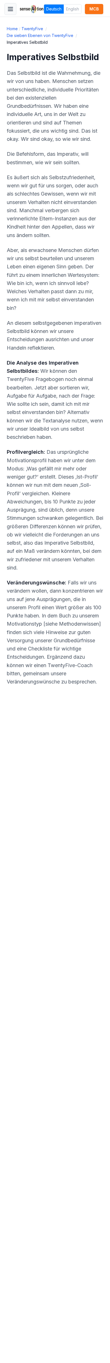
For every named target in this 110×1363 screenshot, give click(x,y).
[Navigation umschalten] (10, 9)
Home (12, 28)
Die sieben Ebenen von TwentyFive (40, 35)
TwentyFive (32, 28)
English (72, 8)
